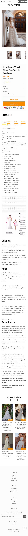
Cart (23, 1)
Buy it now (14, 104)
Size (7, 81)
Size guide (8, 81)
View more (14, 400)
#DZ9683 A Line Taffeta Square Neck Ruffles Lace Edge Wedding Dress (7, 426)
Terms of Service (14, 492)
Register (14, 503)
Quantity (5, 91)
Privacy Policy (14, 488)
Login (14, 501)
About (14, 475)
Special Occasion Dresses (16, 123)
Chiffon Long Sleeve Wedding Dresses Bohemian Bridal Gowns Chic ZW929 (20, 425)
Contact (14, 477)
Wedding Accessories (23, 123)
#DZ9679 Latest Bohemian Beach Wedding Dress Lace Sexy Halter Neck (21, 455)
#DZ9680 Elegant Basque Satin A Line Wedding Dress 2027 (7, 454)
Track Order (14, 480)
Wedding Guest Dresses (9, 123)
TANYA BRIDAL (14, 5)
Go (25, 516)
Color (4, 86)
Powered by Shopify (14, 531)
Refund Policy (14, 490)
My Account (14, 499)
